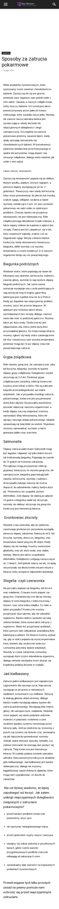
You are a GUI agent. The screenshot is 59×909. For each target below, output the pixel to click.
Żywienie (6, 53)
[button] (54, 4)
